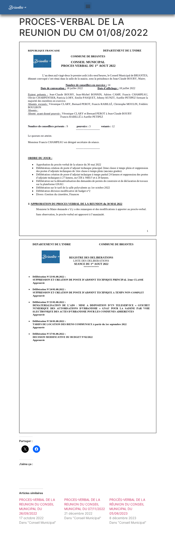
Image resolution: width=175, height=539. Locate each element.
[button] (88, 6)
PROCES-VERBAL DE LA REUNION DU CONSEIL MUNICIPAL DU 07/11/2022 (84, 504)
